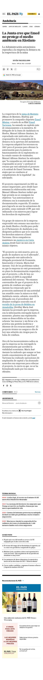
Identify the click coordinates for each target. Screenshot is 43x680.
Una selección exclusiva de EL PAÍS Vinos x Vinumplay (20, 619)
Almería (25, 26)
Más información (7, 413)
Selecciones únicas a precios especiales (29, 638)
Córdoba (37, 26)
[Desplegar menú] (4, 14)
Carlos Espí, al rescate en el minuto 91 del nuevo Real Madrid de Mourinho (20, 499)
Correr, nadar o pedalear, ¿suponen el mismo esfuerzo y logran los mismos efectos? (22, 566)
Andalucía (9, 21)
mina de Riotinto (30, 114)
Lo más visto (7, 535)
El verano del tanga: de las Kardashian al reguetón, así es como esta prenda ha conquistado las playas (22, 546)
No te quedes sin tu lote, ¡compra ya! (27, 650)
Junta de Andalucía (15, 26)
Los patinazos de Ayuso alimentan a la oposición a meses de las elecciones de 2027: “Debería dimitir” (21, 560)
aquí (33, 418)
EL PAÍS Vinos (21, 588)
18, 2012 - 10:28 (24, 63)
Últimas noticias (9, 493)
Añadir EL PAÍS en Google (13, 75)
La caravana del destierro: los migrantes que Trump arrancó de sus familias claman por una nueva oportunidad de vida (21, 506)
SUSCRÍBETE (32, 14)
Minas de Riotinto (8, 403)
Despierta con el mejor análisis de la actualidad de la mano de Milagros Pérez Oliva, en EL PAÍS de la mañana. (20, 381)
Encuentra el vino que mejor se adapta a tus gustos (30, 626)
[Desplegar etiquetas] (39, 402)
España (5, 26)
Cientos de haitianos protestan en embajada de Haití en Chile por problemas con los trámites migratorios (21, 515)
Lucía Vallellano (21, 60)
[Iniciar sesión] (39, 14)
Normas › (38, 392)
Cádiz (31, 26)
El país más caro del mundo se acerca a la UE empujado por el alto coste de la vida (19, 540)
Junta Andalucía (21, 403)
